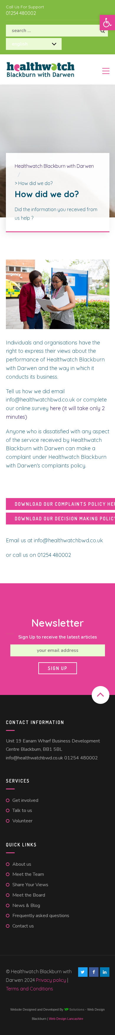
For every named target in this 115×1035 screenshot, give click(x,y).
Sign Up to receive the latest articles (57, 637)
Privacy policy (51, 980)
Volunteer (22, 821)
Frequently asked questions (40, 915)
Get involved (25, 800)
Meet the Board (28, 895)
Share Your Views (30, 884)
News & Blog (26, 905)
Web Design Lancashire (66, 1018)
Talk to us (22, 810)
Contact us (23, 926)
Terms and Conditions (29, 989)
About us (21, 864)
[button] (107, 22)
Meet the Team (28, 874)
